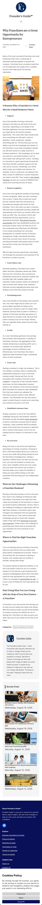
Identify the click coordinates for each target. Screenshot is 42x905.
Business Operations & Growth (23, 627)
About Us (5, 864)
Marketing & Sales (9, 843)
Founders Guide (23, 638)
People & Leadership (9, 850)
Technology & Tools (9, 847)
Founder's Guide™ (21, 16)
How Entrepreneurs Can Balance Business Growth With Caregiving (21, 766)
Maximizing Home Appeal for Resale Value (18, 786)
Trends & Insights (8, 854)
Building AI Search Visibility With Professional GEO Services (20, 704)
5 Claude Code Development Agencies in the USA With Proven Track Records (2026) (20, 746)
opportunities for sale (28, 579)
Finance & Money (8, 839)
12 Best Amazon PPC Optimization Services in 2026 (19, 725)
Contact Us (6, 867)
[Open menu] (21, 21)
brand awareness (31, 419)
